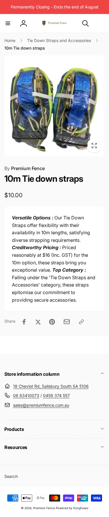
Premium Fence (24, 168)
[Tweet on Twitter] (38, 322)
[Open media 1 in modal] (54, 105)
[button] (7, 23)
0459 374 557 (56, 395)
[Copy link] (81, 322)
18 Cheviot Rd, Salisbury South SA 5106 (51, 386)
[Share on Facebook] (24, 322)
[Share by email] (66, 321)
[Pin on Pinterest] (52, 322)
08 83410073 (26, 395)
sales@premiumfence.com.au (41, 405)
